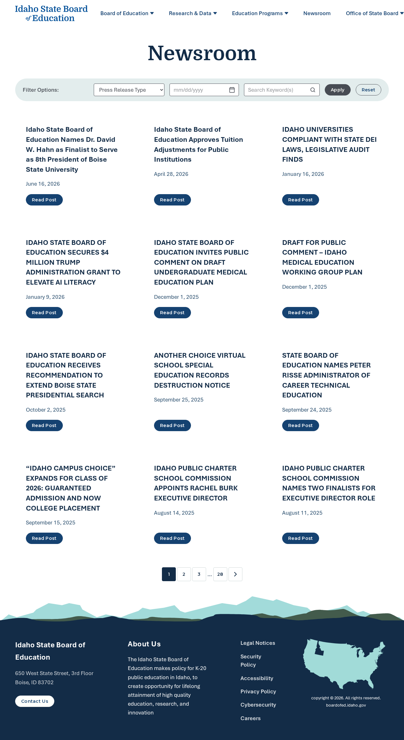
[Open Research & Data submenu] (216, 13)
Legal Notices (258, 642)
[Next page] (235, 574)
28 (220, 574)
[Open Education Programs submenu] (287, 13)
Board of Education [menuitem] (124, 13)
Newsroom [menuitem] (317, 13)
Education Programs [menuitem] (257, 13)
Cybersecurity (258, 704)
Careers (251, 718)
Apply (337, 90)
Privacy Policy (258, 691)
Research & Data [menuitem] (190, 13)
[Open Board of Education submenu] (153, 13)
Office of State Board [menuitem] (372, 13)
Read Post (44, 200)
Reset (368, 90)
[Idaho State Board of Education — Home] (51, 13)
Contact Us (34, 701)
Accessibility (257, 678)
